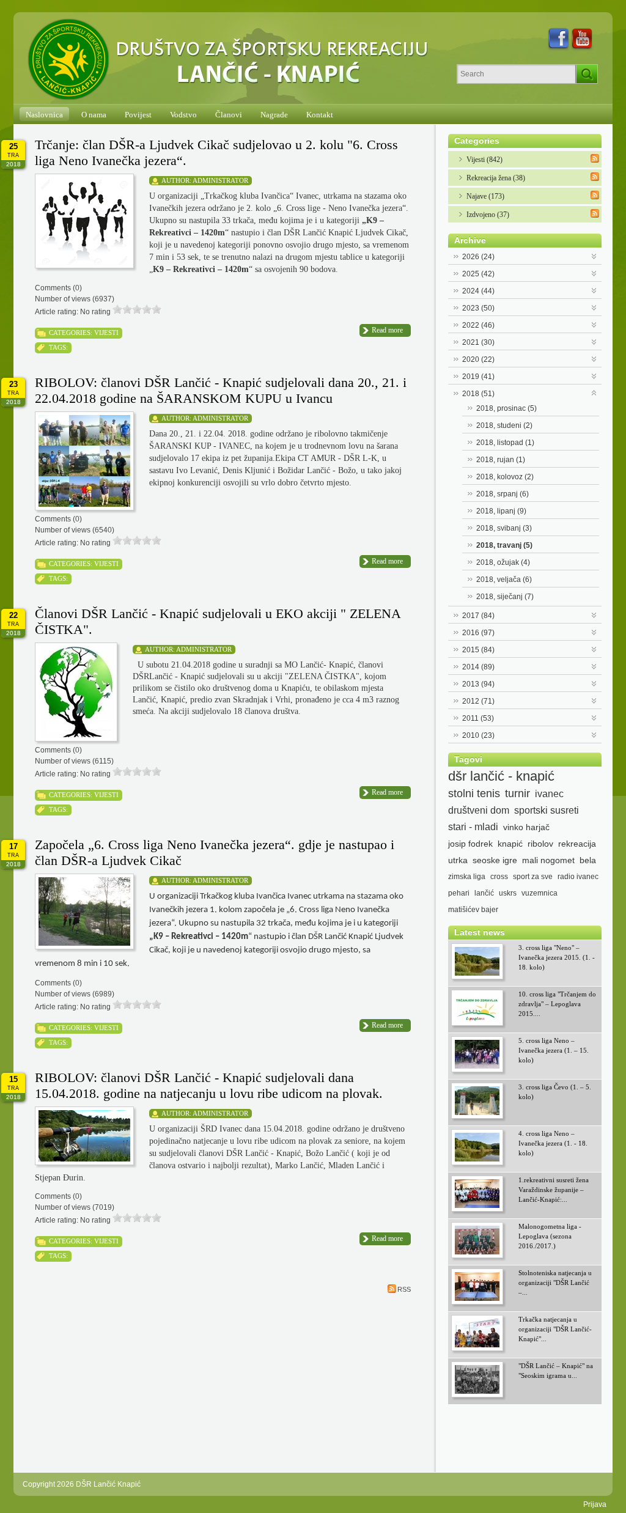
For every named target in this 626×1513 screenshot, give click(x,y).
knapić (510, 844)
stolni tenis (474, 793)
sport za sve (533, 876)
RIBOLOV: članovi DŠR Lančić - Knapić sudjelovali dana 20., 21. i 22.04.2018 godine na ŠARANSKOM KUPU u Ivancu (221, 390)
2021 (478, 342)
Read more (387, 330)
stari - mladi (473, 827)
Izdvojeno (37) (487, 214)
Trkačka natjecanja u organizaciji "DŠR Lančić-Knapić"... (555, 1329)
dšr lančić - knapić (501, 776)
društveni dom (478, 810)
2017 (478, 615)
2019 (478, 376)
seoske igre (495, 860)
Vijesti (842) (484, 159)
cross (499, 876)
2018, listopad (505, 442)
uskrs (508, 893)
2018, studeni (504, 425)
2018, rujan (500, 459)
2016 (478, 632)
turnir (517, 793)
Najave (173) (485, 196)
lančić (484, 893)
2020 (478, 359)
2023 (478, 308)
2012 (478, 701)
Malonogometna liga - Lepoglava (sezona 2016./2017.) (549, 1236)
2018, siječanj (505, 596)
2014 (478, 667)
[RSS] (595, 158)
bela (588, 860)
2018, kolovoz (505, 477)
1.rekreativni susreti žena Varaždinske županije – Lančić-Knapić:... (553, 1189)
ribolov (540, 844)
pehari (459, 893)
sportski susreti (546, 810)
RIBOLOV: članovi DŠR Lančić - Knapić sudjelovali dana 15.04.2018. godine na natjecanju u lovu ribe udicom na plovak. (209, 1085)
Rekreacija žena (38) (495, 178)
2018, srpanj (502, 494)
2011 (478, 718)
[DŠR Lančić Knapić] (232, 60)
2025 (478, 274)
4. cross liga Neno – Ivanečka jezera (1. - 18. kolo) (552, 1143)
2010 (478, 735)
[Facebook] (558, 39)
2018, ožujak (503, 562)
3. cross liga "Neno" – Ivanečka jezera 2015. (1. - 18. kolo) (556, 957)
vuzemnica (539, 893)
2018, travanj (504, 545)
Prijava (594, 1504)
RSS (404, 1289)
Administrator (220, 180)
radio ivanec (578, 876)
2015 (478, 650)
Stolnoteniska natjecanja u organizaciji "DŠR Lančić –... (555, 1282)
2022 (478, 325)
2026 (478, 256)
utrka (458, 860)
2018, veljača (504, 579)
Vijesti (106, 332)
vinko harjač (526, 827)
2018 (478, 393)
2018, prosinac (506, 408)
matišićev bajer (473, 909)
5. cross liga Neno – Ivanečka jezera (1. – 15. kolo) (553, 1050)
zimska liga (466, 876)
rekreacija (577, 844)
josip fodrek (470, 844)
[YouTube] (582, 39)
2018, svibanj (504, 528)
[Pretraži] (586, 74)
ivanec (549, 794)
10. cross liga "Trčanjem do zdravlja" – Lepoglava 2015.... (557, 1003)
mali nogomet (548, 860)
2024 (478, 291)
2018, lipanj (501, 511)
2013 (478, 684)
